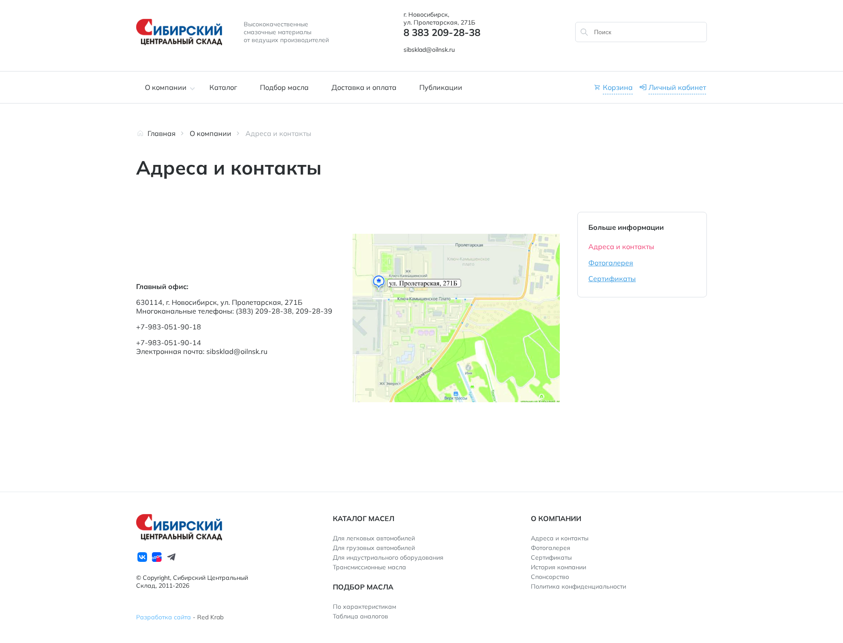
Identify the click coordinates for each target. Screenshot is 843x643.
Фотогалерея (610, 262)
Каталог (223, 87)
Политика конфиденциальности (578, 586)
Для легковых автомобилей (374, 538)
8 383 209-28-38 (441, 32)
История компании (558, 567)
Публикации (440, 87)
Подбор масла (284, 87)
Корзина (618, 87)
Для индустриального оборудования (388, 557)
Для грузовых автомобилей (374, 548)
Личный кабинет (677, 87)
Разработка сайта (163, 617)
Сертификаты (612, 278)
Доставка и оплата (363, 87)
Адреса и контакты (621, 246)
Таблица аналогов (360, 616)
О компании (166, 87)
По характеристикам (364, 607)
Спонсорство (550, 577)
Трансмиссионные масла (369, 567)
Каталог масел (363, 518)
